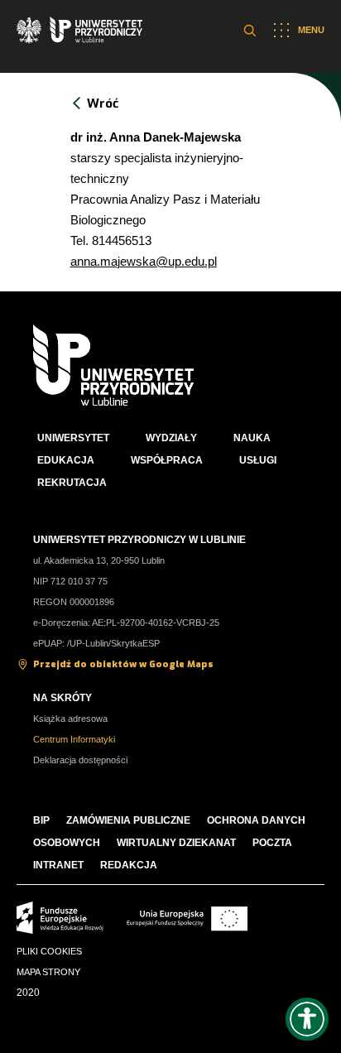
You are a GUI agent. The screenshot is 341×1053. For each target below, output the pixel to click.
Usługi (257, 460)
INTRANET (58, 865)
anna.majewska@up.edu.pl (143, 261)
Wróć (102, 103)
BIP (41, 820)
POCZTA (272, 843)
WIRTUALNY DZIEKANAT (176, 843)
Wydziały (171, 438)
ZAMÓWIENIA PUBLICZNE (128, 820)
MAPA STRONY (48, 972)
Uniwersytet (73, 438)
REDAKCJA (128, 865)
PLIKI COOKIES (49, 951)
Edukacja (65, 460)
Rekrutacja (72, 482)
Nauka (252, 438)
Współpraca (167, 460)
